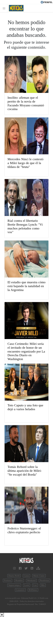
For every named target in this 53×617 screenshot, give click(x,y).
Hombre (19, 580)
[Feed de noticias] (32, 568)
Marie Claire (39, 576)
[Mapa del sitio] (38, 568)
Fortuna (7, 580)
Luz (35, 585)
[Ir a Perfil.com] (46, 2)
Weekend (31, 580)
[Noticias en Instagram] (14, 568)
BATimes (33, 590)
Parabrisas (44, 580)
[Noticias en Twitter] (26, 568)
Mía (43, 585)
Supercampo (14, 585)
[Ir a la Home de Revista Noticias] (15, 8)
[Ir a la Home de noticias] (26, 561)
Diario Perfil (14, 576)
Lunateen (20, 590)
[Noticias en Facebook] (20, 568)
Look (26, 585)
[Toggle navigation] (4, 8)
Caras (26, 576)
